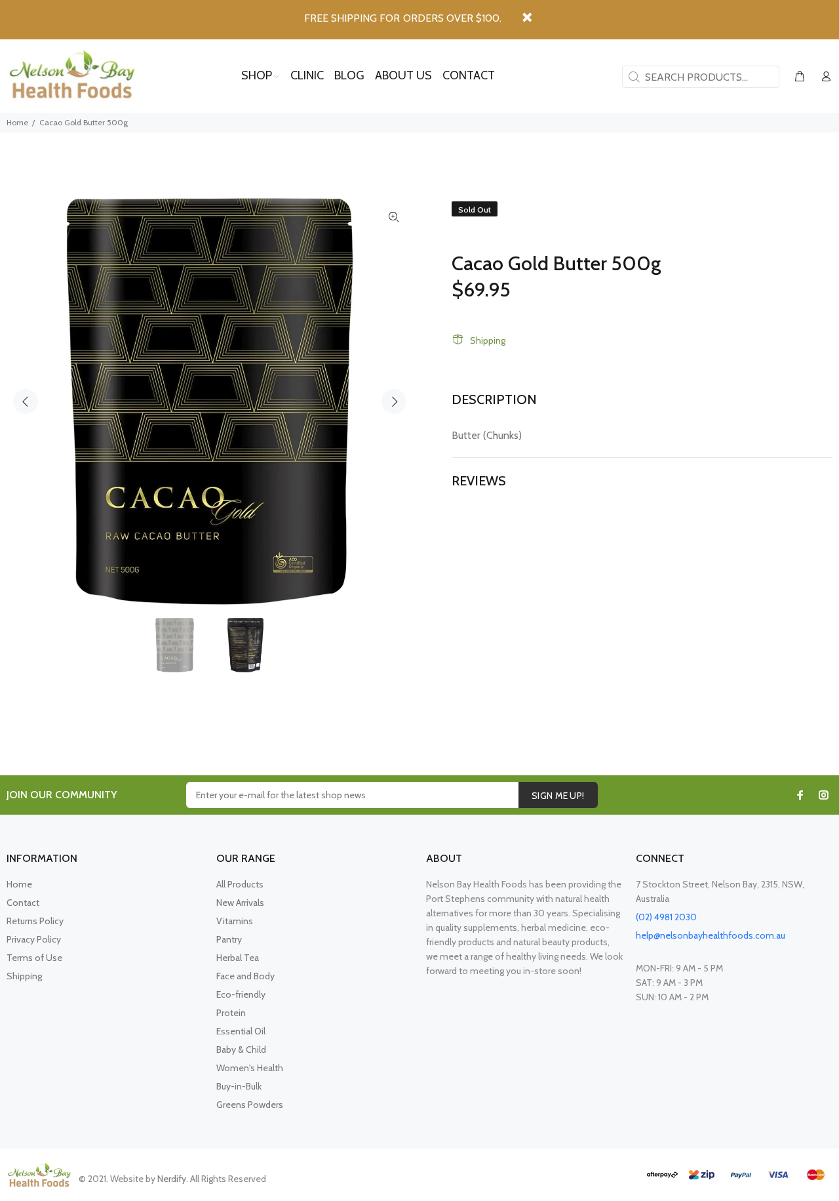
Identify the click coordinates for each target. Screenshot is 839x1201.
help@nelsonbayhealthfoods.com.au (710, 935)
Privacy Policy (34, 939)
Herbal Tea (237, 958)
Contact (23, 902)
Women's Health (249, 1068)
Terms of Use (34, 958)
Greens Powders (249, 1104)
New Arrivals (240, 902)
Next (393, 401)
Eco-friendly (240, 994)
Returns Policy (35, 921)
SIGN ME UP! (558, 796)
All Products (239, 884)
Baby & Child (241, 1049)
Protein (231, 1013)
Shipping (487, 340)
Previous (25, 401)
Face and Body (245, 976)
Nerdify (171, 1179)
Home (17, 122)
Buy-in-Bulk (239, 1086)
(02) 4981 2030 (666, 917)
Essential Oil (240, 1031)
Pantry (229, 939)
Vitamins (234, 921)
